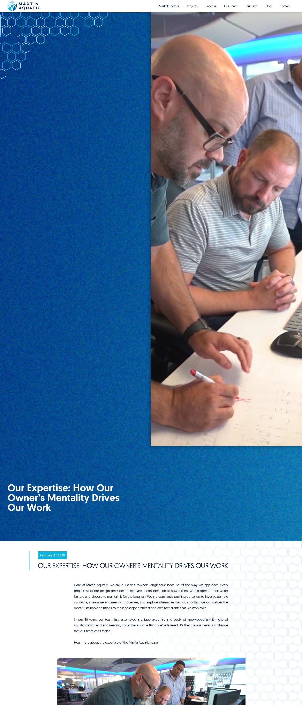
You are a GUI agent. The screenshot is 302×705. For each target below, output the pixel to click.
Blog (269, 6)
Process (211, 6)
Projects (192, 6)
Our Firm (251, 6)
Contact (285, 6)
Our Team (230, 6)
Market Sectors (169, 6)
